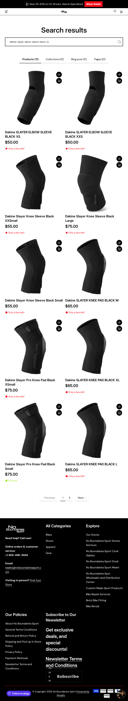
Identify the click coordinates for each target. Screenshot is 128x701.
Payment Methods (16, 658)
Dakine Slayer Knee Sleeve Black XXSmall (29, 218)
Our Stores (92, 534)
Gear (49, 553)
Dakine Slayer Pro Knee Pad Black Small (30, 466)
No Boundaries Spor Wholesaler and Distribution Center (103, 578)
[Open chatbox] (121, 694)
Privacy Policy (13, 652)
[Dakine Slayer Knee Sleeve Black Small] (34, 268)
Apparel (50, 547)
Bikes (49, 534)
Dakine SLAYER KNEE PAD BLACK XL (92, 380)
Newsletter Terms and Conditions (18, 666)
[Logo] (64, 12)
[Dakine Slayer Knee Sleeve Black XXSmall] (34, 184)
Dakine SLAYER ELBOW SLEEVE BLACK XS (28, 134)
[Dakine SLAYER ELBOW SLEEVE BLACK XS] (34, 100)
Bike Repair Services (98, 594)
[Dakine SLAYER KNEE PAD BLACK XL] (94, 348)
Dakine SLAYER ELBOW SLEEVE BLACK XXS (88, 134)
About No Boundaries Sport (22, 623)
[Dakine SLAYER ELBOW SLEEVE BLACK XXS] (94, 100)
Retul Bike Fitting (96, 600)
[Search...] (119, 41)
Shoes (49, 541)
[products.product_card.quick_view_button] (59, 74)
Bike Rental (92, 606)
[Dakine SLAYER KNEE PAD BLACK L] (94, 432)
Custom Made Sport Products (104, 588)
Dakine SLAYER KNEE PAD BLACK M (91, 300)
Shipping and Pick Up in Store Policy (23, 644)
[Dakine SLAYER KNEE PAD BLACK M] (94, 268)
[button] (115, 12)
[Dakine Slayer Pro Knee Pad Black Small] (34, 432)
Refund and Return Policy (20, 635)
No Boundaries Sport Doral (102, 561)
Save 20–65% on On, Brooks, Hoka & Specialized (56, 4)
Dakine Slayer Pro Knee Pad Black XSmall (30, 382)
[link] (48, 497)
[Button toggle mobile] (7, 12)
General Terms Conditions (21, 629)
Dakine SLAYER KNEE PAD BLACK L (91, 464)
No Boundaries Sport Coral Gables (102, 553)
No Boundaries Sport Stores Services (103, 543)
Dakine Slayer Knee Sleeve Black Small (34, 300)
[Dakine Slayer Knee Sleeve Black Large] (94, 184)
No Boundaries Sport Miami (102, 567)
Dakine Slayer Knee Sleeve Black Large (89, 218)
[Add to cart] (59, 81)
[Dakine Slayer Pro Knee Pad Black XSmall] (34, 348)
